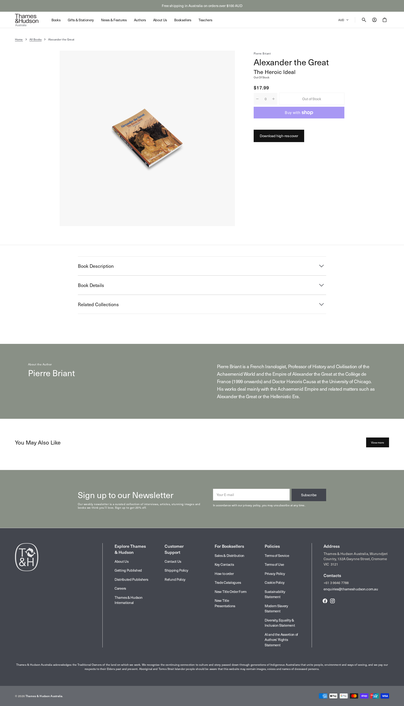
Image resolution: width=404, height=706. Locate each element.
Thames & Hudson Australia (43, 696)
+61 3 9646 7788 (336, 582)
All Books (35, 39)
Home (19, 39)
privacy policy (251, 505)
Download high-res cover (279, 135)
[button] (364, 20)
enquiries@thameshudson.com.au (351, 589)
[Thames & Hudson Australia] (26, 20)
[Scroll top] (398, 700)
